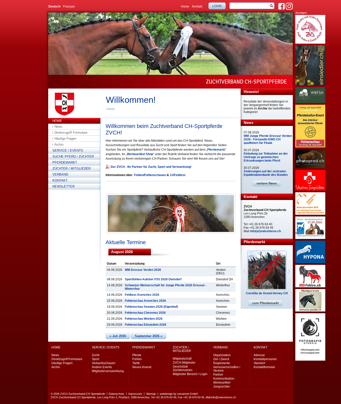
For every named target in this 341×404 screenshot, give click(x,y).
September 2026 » (148, 336)
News (58, 126)
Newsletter (63, 186)
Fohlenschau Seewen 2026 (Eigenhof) (151, 306)
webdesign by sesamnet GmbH (179, 393)
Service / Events (67, 150)
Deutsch (54, 6)
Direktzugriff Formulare (70, 132)
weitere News (267, 183)
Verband (60, 174)
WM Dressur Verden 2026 (143, 270)
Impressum (135, 393)
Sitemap (151, 393)
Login (217, 6)
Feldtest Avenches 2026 (142, 295)
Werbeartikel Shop (140, 154)
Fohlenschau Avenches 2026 (145, 301)
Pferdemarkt (64, 162)
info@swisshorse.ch (223, 397)
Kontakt (197, 6)
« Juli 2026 (118, 336)
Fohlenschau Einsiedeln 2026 (145, 324)
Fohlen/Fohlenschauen (150, 175)
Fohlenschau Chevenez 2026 (145, 312)
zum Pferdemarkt (265, 303)
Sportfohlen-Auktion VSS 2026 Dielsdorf (153, 279)
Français (69, 6)
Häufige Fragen (65, 138)
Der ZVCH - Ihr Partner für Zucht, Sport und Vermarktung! (151, 167)
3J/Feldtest (177, 175)
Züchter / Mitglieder (71, 168)
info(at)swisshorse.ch (265, 231)
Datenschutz (116, 393)
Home (185, 6)
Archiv (59, 144)
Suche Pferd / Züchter (73, 156)
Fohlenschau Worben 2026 (144, 318)
